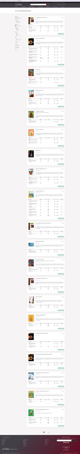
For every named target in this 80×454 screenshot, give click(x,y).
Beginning (17, 33)
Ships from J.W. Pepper (18, 39)
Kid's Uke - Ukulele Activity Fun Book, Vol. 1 (42, 391)
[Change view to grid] (64, 14)
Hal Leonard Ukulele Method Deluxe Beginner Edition (44, 354)
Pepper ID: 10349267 (30, 325)
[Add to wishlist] (62, 17)
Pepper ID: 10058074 (30, 58)
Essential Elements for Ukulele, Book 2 (41, 278)
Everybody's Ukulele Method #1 (41, 314)
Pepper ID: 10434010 (30, 307)
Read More (38, 74)
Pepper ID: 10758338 (30, 383)
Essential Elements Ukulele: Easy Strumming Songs (43, 223)
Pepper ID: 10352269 (30, 212)
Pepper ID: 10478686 (30, 103)
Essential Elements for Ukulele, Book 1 (41, 17)
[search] (31, 4)
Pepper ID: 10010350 (30, 52)
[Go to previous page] (42, 432)
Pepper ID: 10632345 (30, 401)
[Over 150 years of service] (6, 437)
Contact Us (56, 2)
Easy (16, 34)
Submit (73, 440)
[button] (16, 7)
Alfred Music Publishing (38, 170)
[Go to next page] (48, 432)
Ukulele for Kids (38, 150)
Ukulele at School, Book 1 (40, 90)
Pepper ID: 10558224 (30, 204)
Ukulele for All (38, 69)
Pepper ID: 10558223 (30, 201)
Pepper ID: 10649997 (30, 183)
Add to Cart (61, 64)
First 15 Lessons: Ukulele (39, 259)
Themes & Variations (37, 131)
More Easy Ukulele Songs (40, 129)
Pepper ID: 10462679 (30, 61)
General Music (17, 22)
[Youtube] (67, 442)
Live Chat (63, 2)
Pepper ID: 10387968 (30, 215)
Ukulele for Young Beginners (40, 241)
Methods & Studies (18, 25)
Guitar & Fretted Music (18, 21)
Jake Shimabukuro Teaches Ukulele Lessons (42, 372)
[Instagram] (66, 442)
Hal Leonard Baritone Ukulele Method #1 (42, 333)
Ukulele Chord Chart (39, 296)
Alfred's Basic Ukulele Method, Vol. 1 (41, 168)
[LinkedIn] (68, 442)
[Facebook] (63, 442)
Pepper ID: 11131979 (30, 233)
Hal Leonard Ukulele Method (40, 38)
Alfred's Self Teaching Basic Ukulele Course (42, 409)
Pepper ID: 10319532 (30, 346)
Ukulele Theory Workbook (40, 111)
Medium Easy (17, 35)
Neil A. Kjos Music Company (38, 71)
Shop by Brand (24, 445)
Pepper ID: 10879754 (30, 143)
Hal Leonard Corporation (38, 19)
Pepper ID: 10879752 (30, 140)
